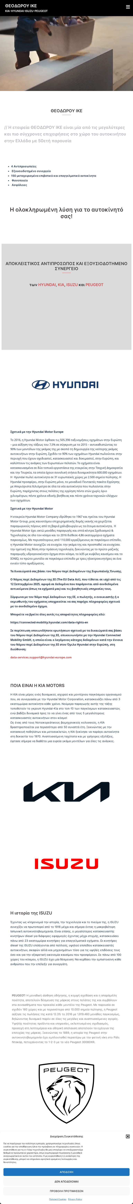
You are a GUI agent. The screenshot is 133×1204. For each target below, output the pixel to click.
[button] (128, 1136)
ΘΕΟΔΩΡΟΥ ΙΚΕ (21, 5)
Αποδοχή (66, 1172)
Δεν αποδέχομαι (67, 1181)
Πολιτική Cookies (57, 1199)
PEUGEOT (95, 284)
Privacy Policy (75, 1199)
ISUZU (72, 284)
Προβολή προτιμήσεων (66, 1191)
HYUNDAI (47, 284)
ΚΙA (61, 284)
